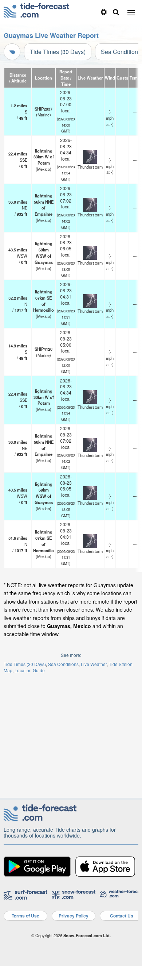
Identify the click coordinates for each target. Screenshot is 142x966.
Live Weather (94, 664)
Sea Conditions (63, 664)
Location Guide (30, 670)
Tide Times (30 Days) (58, 51)
